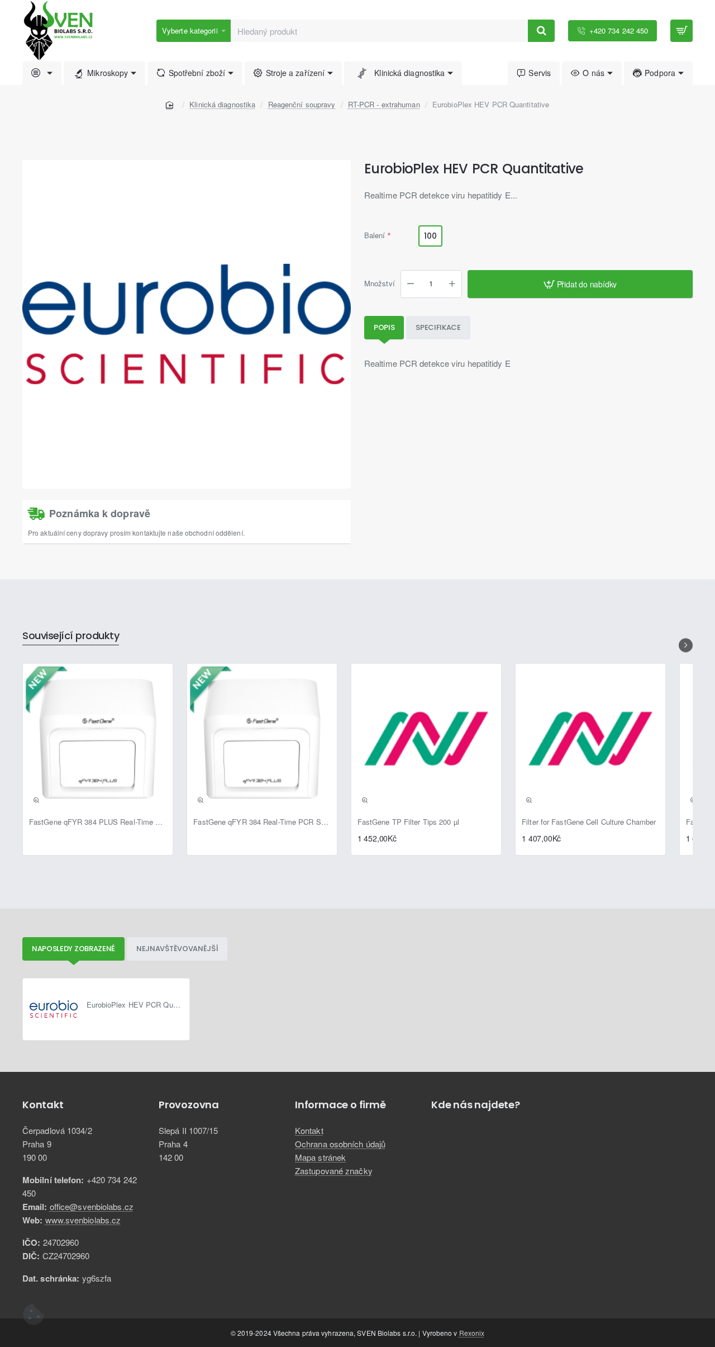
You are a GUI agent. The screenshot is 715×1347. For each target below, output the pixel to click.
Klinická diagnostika (222, 104)
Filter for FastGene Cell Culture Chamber (589, 822)
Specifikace (438, 327)
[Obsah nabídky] (681, 31)
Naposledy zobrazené (73, 948)
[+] (451, 284)
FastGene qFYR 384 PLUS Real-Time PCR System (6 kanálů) (97, 822)
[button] (580, 284)
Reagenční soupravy (302, 104)
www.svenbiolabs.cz (83, 1220)
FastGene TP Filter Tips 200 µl (408, 822)
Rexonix (472, 1332)
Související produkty (70, 636)
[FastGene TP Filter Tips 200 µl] (426, 739)
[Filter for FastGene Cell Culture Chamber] (590, 739)
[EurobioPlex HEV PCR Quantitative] (53, 1009)
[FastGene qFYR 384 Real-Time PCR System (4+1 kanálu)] (262, 739)
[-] (410, 284)
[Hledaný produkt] (541, 31)
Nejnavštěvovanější (177, 948)
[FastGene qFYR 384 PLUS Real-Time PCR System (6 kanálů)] (98, 739)
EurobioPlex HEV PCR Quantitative (135, 1005)
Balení (374, 235)
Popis (384, 327)
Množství (379, 284)
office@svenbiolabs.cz (92, 1206)
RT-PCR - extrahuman (384, 104)
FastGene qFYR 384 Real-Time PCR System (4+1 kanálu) (262, 822)
